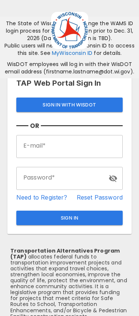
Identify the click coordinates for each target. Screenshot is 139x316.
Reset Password (100, 197)
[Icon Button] (113, 178)
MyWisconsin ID (72, 53)
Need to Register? (41, 197)
